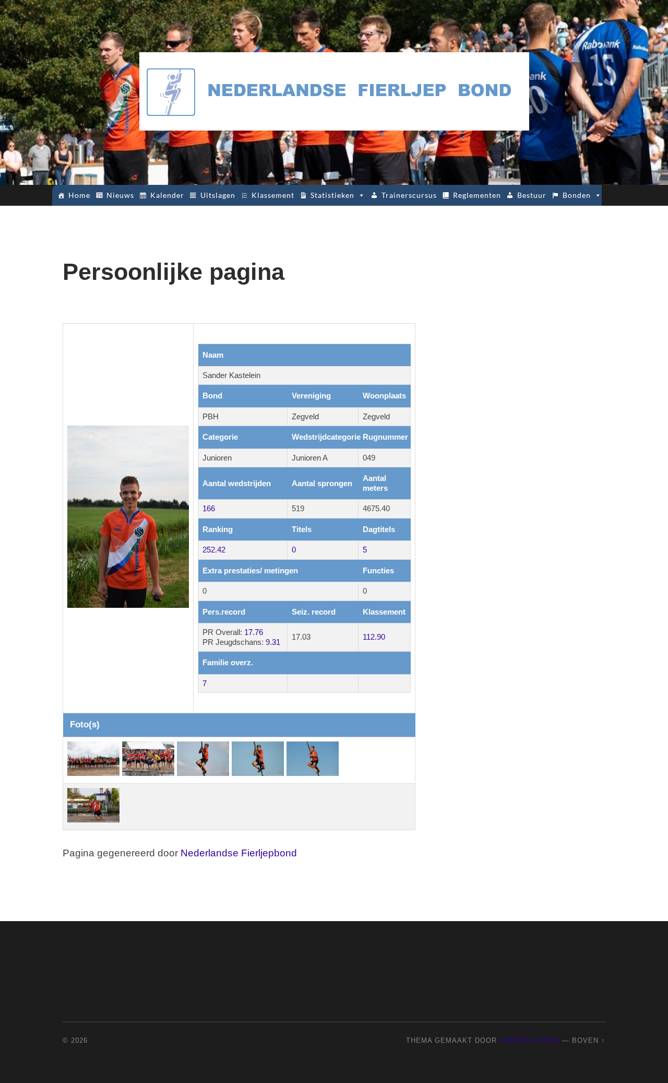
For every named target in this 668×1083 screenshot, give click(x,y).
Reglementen (477, 195)
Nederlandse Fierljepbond (239, 852)
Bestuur (531, 195)
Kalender (167, 195)
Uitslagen (217, 195)
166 (208, 508)
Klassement (273, 195)
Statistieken (332, 195)
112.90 (374, 636)
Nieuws (120, 195)
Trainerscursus (409, 195)
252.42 (213, 549)
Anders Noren (529, 1040)
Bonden (577, 195)
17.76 (253, 632)
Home (79, 195)
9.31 (273, 642)
